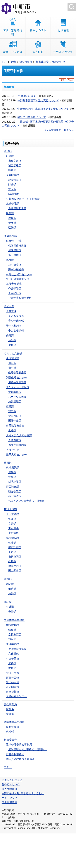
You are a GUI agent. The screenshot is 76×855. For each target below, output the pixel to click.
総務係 (12, 629)
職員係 (12, 170)
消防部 (8, 579)
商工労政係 (14, 496)
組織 (13, 61)
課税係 (12, 218)
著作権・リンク (11, 784)
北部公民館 (12, 673)
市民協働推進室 (15, 425)
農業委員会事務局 (14, 722)
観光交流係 (14, 491)
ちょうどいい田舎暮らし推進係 (26, 500)
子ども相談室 (14, 325)
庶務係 (12, 663)
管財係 (12, 189)
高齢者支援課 (14, 283)
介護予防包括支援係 (20, 297)
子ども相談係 (16, 330)
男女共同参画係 (17, 444)
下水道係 (13, 528)
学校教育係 (14, 634)
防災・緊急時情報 (12, 32)
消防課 (10, 583)
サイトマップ (9, 797)
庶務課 (10, 155)
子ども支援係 (16, 315)
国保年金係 (14, 420)
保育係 (12, 344)
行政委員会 (10, 739)
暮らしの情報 (38, 30)
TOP (4, 61)
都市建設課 (42, 61)
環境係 (12, 363)
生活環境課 (12, 358)
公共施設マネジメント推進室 (23, 198)
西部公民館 (12, 677)
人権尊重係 (14, 440)
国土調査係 (14, 570)
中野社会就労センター (19, 274)
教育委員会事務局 (14, 620)
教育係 (12, 668)
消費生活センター (16, 377)
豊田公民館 (12, 682)
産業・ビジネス (12, 52)
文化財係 (13, 653)
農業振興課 (12, 467)
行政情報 (63, 30)
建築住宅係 (14, 565)
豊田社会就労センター (19, 279)
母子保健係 (14, 254)
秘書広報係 (14, 165)
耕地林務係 (14, 481)
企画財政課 (12, 175)
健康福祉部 (10, 235)
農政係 (12, 472)
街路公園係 (14, 556)
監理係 (12, 518)
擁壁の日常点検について (32, 117)
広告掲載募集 (9, 802)
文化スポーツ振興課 (17, 387)
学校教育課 (12, 624)
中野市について (63, 52)
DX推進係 (14, 193)
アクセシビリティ (12, 779)
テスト (8, 767)
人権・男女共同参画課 (19, 435)
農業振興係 (12, 726)
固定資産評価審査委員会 (20, 758)
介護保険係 (14, 288)
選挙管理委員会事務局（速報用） (27, 749)
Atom (70, 80)
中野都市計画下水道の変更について (38, 100)
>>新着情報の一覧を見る (59, 129)
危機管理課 (12, 203)
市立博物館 (12, 691)
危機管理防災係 (17, 208)
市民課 (10, 406)
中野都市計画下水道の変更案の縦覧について (43, 108)
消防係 (12, 588)
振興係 (12, 476)
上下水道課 (12, 514)
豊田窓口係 (14, 415)
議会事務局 (10, 704)
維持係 (12, 561)
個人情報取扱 (9, 788)
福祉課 (10, 259)
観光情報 (38, 52)
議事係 (10, 713)
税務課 (10, 213)
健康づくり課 (14, 240)
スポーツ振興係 (17, 396)
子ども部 (9, 306)
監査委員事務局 (15, 754)
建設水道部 (25, 61)
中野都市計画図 (27, 95)
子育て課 (11, 311)
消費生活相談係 (17, 382)
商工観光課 (12, 486)
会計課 (8, 601)
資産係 (12, 222)
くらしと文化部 (13, 353)
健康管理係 (14, 250)
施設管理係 (14, 401)
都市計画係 (58, 61)
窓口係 (12, 411)
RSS (62, 80)
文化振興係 (14, 392)
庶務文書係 (14, 160)
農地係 (10, 731)
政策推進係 (14, 179)
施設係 (12, 340)
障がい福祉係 (16, 269)
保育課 (10, 335)
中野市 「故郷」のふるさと (38, 8)
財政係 (12, 184)
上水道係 (13, 532)
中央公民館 (12, 658)
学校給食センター (16, 696)
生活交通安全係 (17, 372)
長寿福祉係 (14, 293)
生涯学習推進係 (17, 648)
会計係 (12, 611)
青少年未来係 (16, 320)
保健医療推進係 (17, 245)
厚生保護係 (14, 264)
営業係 (12, 523)
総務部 (8, 151)
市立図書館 (12, 686)
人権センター (14, 449)
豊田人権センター (16, 454)
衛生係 (12, 367)
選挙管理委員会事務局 (19, 744)
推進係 (12, 430)
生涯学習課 (12, 644)
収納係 (12, 227)
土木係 (12, 551)
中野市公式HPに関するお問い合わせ (23, 793)
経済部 (8, 462)
